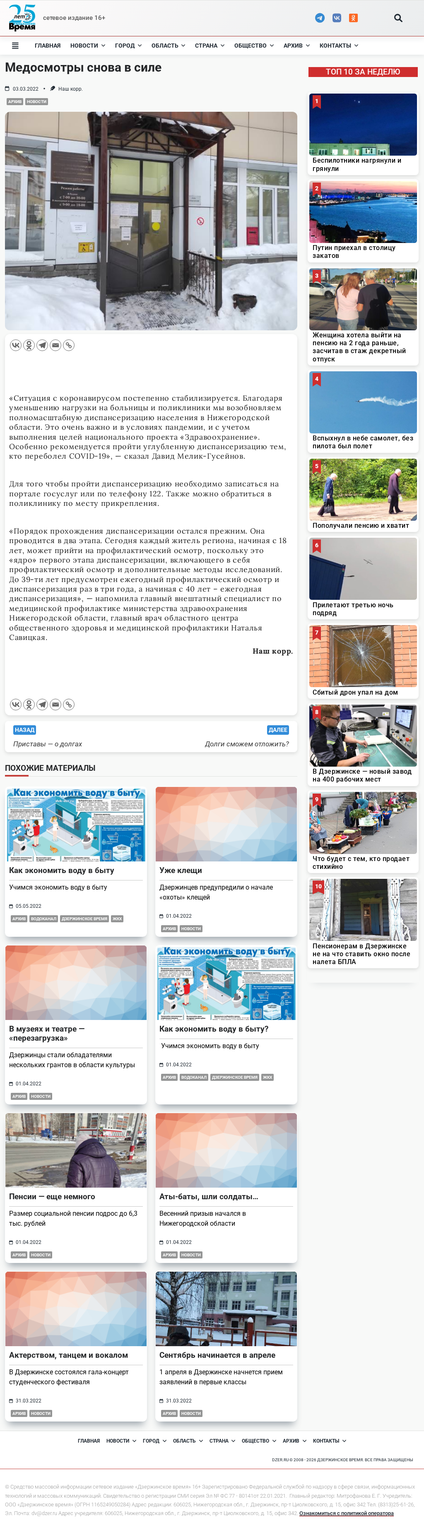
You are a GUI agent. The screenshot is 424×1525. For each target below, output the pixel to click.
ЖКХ (117, 918)
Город (125, 45)
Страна (206, 45)
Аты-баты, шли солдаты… (208, 1196)
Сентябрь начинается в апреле (217, 1355)
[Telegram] (42, 345)
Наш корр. (70, 89)
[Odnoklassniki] (29, 345)
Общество (250, 45)
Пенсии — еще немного (52, 1196)
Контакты (335, 45)
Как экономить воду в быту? (213, 1029)
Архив (293, 45)
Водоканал (43, 918)
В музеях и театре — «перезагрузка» (46, 1033)
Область (165, 45)
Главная (47, 45)
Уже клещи (180, 870)
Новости (84, 45)
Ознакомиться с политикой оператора (346, 1513)
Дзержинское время (84, 918)
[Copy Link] (69, 345)
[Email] (55, 345)
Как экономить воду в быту (61, 870)
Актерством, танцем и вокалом (68, 1355)
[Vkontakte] (16, 345)
